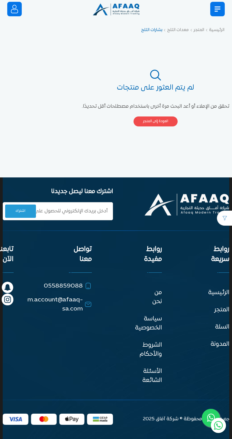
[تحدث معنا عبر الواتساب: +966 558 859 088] (218, 425)
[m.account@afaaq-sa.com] (88, 304)
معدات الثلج (178, 30)
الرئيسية (216, 30)
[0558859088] (88, 286)
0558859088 (63, 286)
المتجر (199, 30)
